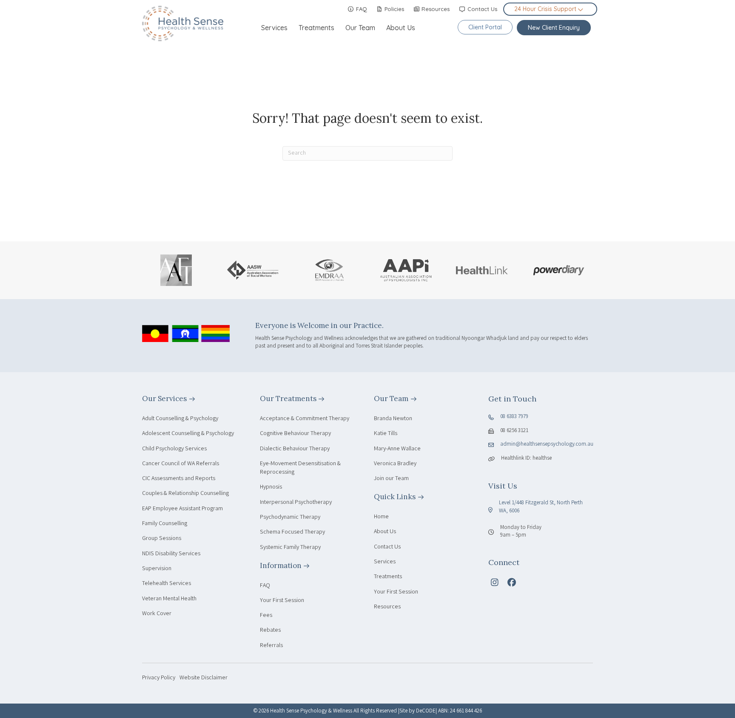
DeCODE (426, 711)
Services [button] (274, 27)
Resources (435, 9)
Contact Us (481, 9)
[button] (494, 582)
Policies (393, 9)
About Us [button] (400, 27)
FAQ (360, 9)
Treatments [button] (316, 27)
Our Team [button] (360, 27)
